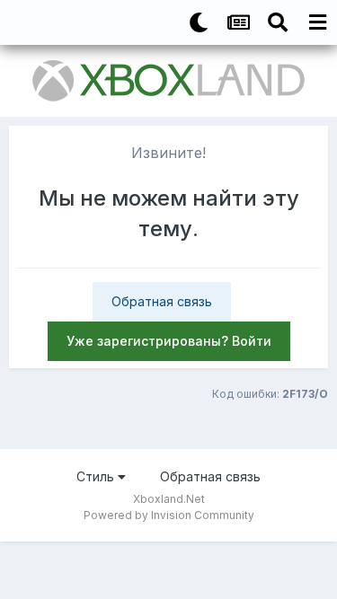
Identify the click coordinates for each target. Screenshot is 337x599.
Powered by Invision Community (169, 515)
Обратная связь (161, 301)
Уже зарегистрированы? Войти (169, 340)
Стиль (97, 476)
